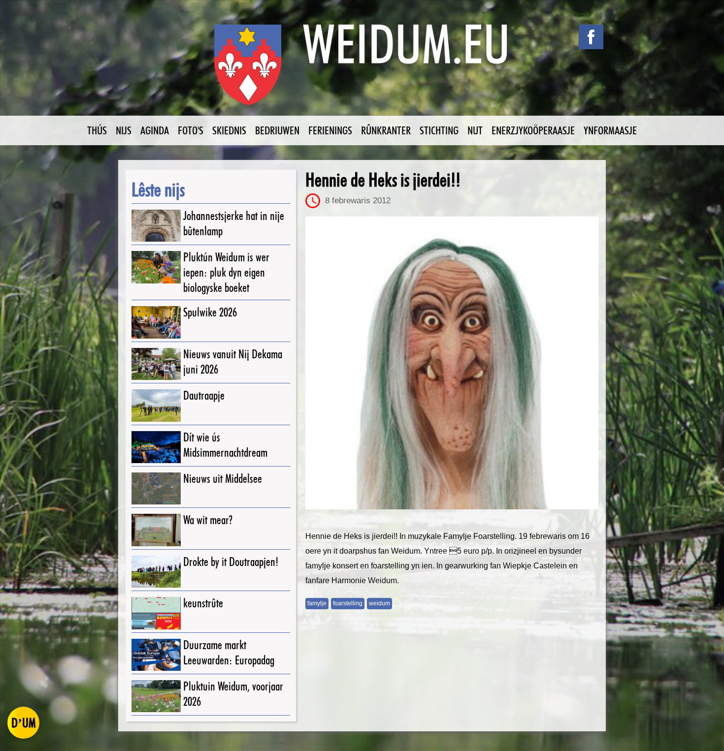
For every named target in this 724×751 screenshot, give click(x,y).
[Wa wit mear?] (156, 530)
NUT (475, 130)
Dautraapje (204, 395)
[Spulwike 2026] (156, 322)
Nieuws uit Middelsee (222, 478)
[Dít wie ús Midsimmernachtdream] (156, 447)
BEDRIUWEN (277, 130)
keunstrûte (203, 603)
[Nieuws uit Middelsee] (156, 488)
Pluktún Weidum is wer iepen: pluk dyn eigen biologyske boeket (226, 272)
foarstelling (347, 603)
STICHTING (439, 130)
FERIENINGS (330, 130)
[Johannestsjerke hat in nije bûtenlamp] (156, 226)
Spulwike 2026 (210, 312)
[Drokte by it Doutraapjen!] (156, 572)
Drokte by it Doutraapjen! (231, 562)
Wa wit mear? (207, 520)
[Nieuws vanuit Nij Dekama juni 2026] (156, 364)
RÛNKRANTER (386, 130)
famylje (317, 603)
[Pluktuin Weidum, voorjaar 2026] (156, 696)
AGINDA (154, 130)
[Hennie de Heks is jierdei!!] (451, 363)
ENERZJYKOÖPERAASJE (533, 130)
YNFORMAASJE (610, 130)
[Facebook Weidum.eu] (591, 37)
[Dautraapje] (156, 405)
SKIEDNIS (229, 130)
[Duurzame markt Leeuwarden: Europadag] (156, 655)
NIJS (124, 130)
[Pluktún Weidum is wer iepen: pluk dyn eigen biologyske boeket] (156, 267)
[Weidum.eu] (362, 70)
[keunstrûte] (156, 613)
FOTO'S (190, 130)
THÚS (97, 130)
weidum (379, 603)
